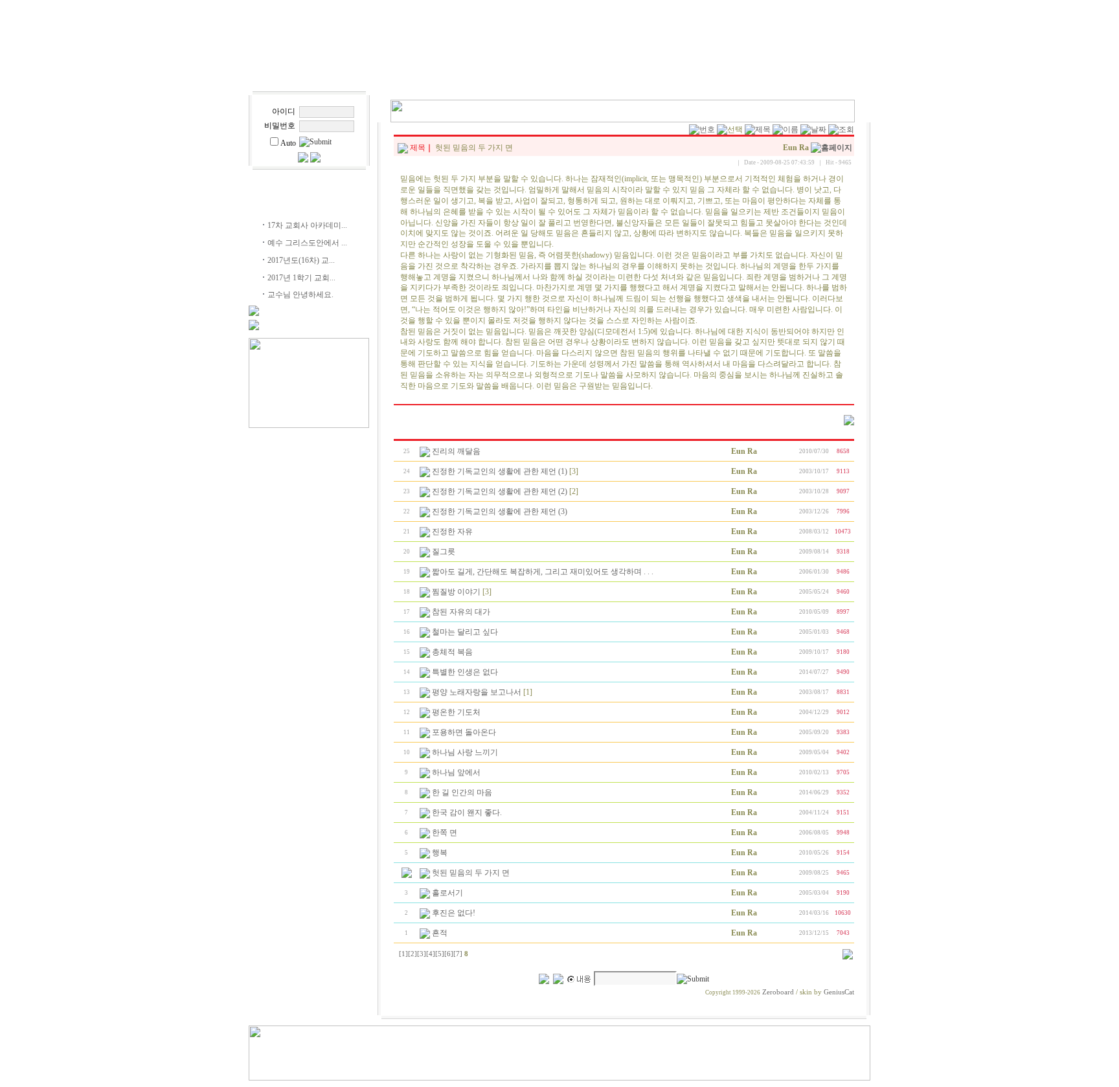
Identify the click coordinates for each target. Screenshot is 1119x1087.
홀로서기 (447, 892)
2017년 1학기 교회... (301, 277)
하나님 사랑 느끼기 (465, 752)
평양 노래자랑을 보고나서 (476, 692)
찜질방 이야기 (456, 591)
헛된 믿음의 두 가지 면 (471, 872)
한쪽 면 (444, 832)
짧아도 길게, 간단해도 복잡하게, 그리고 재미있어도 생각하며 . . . (542, 571)
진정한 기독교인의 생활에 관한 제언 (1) (499, 471)
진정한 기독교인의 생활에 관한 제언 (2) (499, 491)
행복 (439, 852)
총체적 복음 (452, 651)
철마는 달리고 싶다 (465, 631)
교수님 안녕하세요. (300, 294)
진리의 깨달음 (456, 451)
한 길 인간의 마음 (462, 792)
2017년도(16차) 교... (301, 260)
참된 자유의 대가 (461, 611)
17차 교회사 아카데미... (307, 225)
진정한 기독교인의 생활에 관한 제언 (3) (499, 511)
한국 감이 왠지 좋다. (467, 812)
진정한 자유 (452, 531)
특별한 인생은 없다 (465, 672)
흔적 (439, 932)
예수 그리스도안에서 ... (307, 242)
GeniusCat (839, 992)
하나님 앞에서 (456, 772)
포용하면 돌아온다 (464, 732)
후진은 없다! (453, 912)
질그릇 (443, 551)
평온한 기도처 (456, 712)
